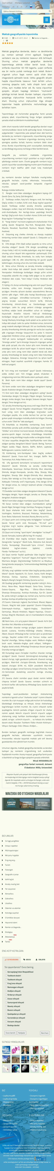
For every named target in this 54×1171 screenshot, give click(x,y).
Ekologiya (8, 932)
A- (22, 6)
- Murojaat (6, 1105)
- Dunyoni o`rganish (37, 1095)
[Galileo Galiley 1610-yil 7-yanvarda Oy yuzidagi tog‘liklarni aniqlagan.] (25, 1068)
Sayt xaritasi (7, 2)
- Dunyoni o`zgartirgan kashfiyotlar (38, 1100)
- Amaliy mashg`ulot (37, 1126)
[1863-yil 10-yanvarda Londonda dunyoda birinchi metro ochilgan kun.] (44, 1059)
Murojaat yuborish (22, 2)
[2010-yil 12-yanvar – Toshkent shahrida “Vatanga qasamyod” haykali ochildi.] (25, 1059)
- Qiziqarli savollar (9, 1126)
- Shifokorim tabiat (9, 1129)
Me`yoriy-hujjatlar (12, 855)
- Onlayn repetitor (36, 1120)
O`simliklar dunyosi (12, 917)
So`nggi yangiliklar (12, 841)
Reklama (5, 6)
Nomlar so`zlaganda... (13, 927)
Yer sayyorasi (10, 888)
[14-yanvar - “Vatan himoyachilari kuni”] (6, 1059)
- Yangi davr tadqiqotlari (39, 1105)
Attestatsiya (11, 936)
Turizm (7, 864)
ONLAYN (41, 959)
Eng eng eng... (10, 860)
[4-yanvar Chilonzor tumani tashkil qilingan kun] (44, 1068)
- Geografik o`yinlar (10, 1123)
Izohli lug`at (9, 879)
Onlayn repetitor (11, 845)
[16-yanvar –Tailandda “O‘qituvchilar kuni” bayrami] (34, 1050)
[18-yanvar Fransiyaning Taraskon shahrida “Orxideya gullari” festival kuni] (15, 1050)
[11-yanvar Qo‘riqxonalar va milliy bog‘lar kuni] (34, 1059)
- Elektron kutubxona (37, 1129)
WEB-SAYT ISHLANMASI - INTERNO (27, 1167)
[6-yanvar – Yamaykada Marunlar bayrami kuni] (34, 1068)
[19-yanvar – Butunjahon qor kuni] (6, 1050)
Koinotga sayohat (12, 912)
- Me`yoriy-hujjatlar (37, 1123)
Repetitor (36, 2)
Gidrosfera (9, 898)
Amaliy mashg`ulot (12, 884)
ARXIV (28, 959)
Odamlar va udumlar (13, 908)
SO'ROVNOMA (12, 959)
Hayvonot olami (11, 922)
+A (13, 6)
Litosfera (8, 903)
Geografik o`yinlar (12, 874)
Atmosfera (9, 893)
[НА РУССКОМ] (31, 6)
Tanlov (8, 941)
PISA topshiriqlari (11, 850)
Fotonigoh (9, 869)
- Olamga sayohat (36, 1108)
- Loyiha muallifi (8, 1095)
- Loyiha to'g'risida (9, 1098)
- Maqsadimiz (8, 1101)
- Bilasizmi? (7, 1120)
